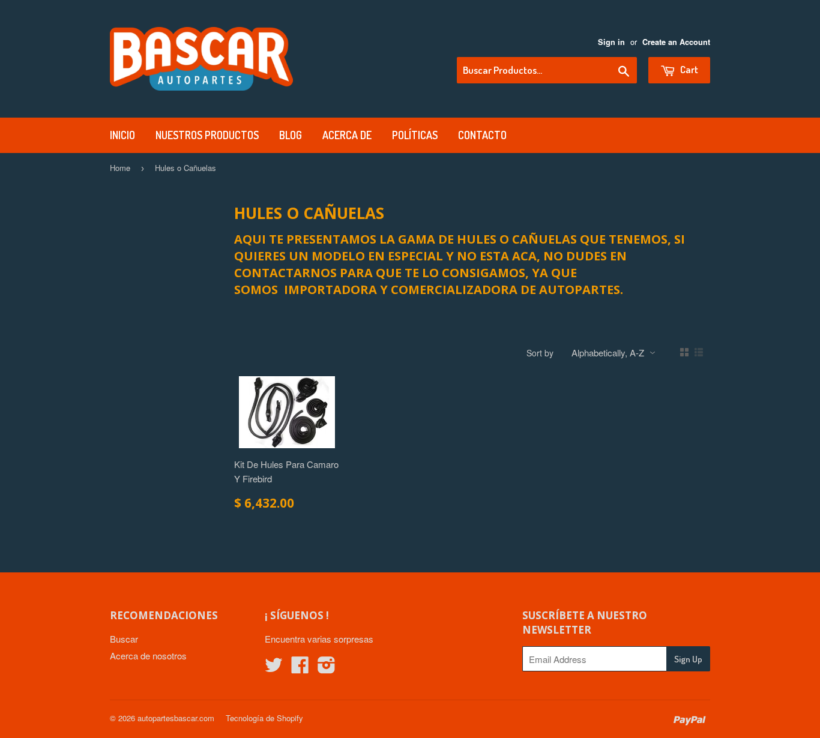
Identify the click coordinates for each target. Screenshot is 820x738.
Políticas (415, 135)
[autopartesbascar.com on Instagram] (327, 668)
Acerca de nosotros (148, 655)
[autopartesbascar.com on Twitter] (274, 668)
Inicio (122, 135)
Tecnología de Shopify (264, 718)
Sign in (611, 42)
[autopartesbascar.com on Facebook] (300, 668)
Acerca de (347, 135)
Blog (290, 135)
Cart (688, 69)
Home (120, 167)
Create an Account (676, 42)
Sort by (539, 353)
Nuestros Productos (207, 135)
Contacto (482, 135)
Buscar (124, 638)
